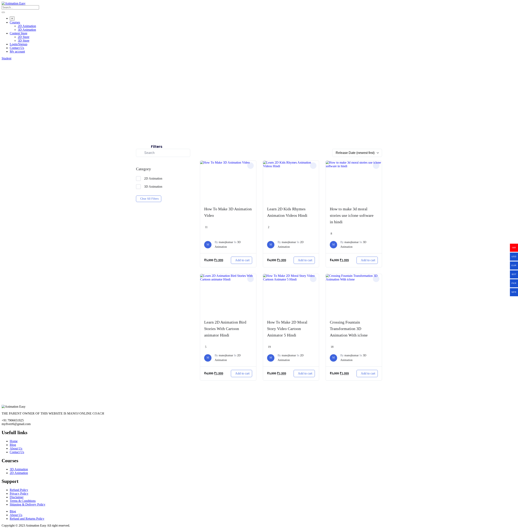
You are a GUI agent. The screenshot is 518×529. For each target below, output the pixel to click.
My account (17, 51)
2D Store (23, 37)
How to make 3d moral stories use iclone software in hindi (352, 215)
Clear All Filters (149, 198)
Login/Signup (18, 44)
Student (6, 58)
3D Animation (27, 29)
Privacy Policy (19, 493)
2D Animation (27, 26)
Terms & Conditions (23, 501)
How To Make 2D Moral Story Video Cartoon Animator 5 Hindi (287, 328)
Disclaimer (16, 497)
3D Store (23, 40)
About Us (16, 448)
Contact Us (17, 48)
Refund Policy (19, 490)
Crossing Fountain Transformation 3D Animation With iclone (349, 328)
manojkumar (226, 242)
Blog (13, 444)
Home (14, 441)
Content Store (18, 33)
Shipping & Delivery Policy (27, 504)
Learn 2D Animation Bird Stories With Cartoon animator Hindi (225, 328)
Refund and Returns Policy (27, 518)
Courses (15, 22)
